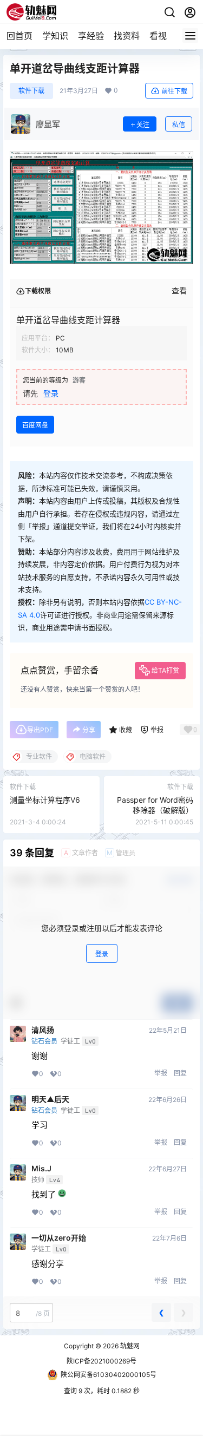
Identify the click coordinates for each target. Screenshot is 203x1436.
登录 (50, 393)
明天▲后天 (50, 1099)
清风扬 (42, 1030)
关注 (142, 125)
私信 (178, 125)
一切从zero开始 (58, 1238)
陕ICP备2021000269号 (101, 1361)
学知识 (55, 35)
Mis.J (41, 1168)
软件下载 (31, 91)
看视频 (162, 35)
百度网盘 (35, 425)
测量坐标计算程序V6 (45, 799)
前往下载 (174, 91)
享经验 (91, 35)
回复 (180, 1073)
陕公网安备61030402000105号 (108, 1375)
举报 (160, 1073)
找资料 (127, 35)
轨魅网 (129, 1346)
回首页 (19, 35)
